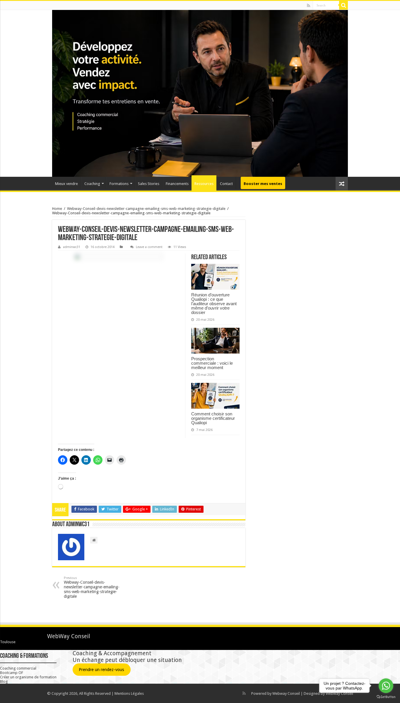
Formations (119, 183)
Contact (226, 183)
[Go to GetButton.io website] (386, 697)
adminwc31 (71, 247)
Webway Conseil (286, 693)
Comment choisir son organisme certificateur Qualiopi (213, 418)
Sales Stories (148, 183)
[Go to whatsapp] (386, 685)
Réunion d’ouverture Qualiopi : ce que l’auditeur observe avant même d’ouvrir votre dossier (214, 303)
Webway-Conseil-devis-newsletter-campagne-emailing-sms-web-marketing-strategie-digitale (146, 208)
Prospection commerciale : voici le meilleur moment (212, 363)
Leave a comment (149, 247)
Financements (177, 183)
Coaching (92, 183)
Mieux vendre (66, 183)
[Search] (343, 5)
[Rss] (308, 5)
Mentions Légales (129, 693)
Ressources (203, 183)
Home (57, 208)
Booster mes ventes (263, 183)
